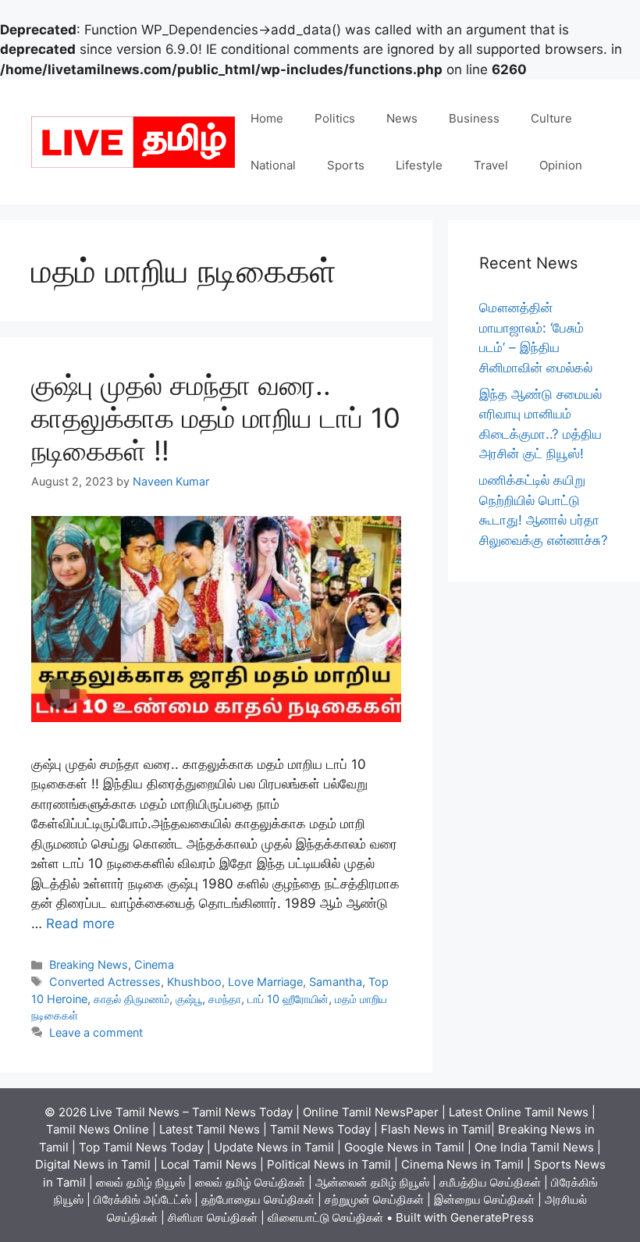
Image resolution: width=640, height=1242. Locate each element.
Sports (345, 165)
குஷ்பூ (189, 998)
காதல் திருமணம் (131, 998)
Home (267, 118)
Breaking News (88, 964)
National (273, 165)
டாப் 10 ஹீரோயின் (288, 998)
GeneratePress (492, 1217)
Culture (551, 118)
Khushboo (194, 981)
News (402, 118)
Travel (491, 165)
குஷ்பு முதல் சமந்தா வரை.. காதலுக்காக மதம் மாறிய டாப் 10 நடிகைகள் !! (215, 417)
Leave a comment (96, 1032)
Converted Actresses (105, 981)
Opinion (560, 165)
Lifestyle (419, 165)
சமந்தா (224, 998)
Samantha (335, 981)
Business (474, 118)
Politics (335, 118)
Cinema (154, 964)
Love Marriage (265, 981)
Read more (80, 923)
